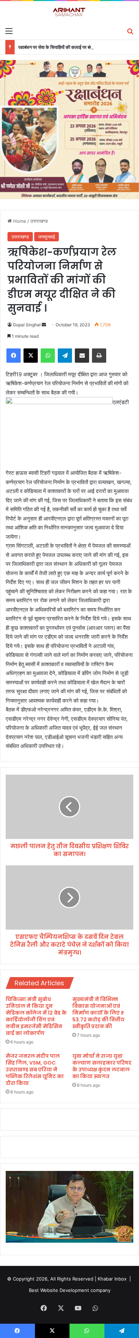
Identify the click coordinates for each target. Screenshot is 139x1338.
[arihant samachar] (69, 12)
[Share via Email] (82, 355)
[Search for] (130, 30)
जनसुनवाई (46, 237)
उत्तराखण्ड (39, 221)
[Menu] (8, 30)
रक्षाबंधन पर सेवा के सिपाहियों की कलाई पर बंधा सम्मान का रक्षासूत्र (72, 47)
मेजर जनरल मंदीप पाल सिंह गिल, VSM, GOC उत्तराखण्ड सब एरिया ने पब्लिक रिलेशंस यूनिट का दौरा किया (35, 1069)
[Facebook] (13, 355)
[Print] (99, 355)
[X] (31, 355)
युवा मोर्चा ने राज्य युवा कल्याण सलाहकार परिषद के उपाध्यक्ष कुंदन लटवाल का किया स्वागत (102, 1066)
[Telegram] (65, 355)
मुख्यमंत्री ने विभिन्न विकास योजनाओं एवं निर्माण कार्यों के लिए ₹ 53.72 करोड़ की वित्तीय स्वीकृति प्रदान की (98, 1013)
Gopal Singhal (27, 324)
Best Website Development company (69, 1290)
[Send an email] (44, 324)
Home (19, 221)
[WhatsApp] (48, 355)
